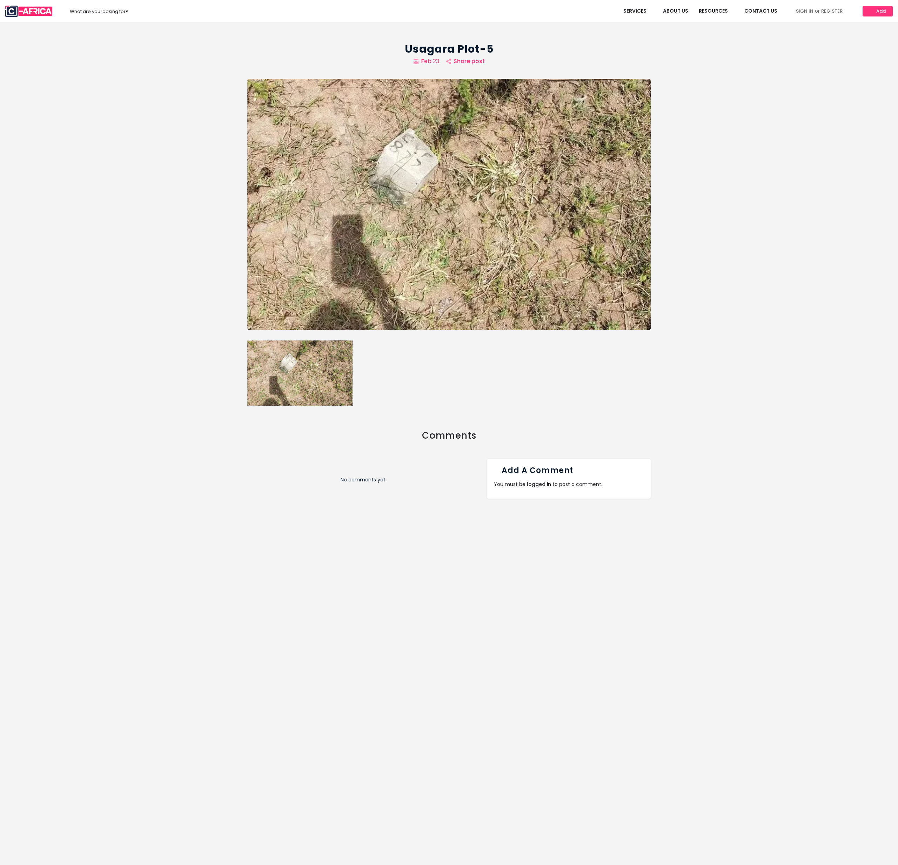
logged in (539, 484)
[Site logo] (29, 10)
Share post (469, 61)
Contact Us (760, 11)
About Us (675, 11)
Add (881, 11)
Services (634, 11)
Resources (713, 11)
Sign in (804, 11)
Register (832, 11)
